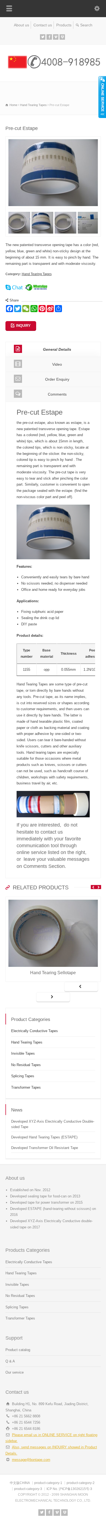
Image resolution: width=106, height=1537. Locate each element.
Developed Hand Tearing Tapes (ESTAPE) (44, 1137)
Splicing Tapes (22, 1076)
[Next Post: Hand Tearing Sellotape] (53, 997)
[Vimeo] (55, 37)
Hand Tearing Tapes (37, 274)
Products (63, 25)
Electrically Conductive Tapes (34, 1031)
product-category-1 (48, 1483)
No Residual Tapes (26, 1065)
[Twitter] (42, 37)
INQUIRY (23, 326)
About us (21, 25)
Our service (14, 1372)
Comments (57, 394)
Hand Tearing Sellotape (53, 972)
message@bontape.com (31, 1460)
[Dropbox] (62, 37)
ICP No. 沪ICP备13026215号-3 (69, 1489)
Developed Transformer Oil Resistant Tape (44, 1148)
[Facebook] (49, 37)
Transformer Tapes (26, 1087)
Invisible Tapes (23, 1053)
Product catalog (17, 1350)
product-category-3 (28, 1489)
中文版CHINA (20, 1483)
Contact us (42, 25)
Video (57, 364)
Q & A (10, 1361)
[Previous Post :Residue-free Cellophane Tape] (81, 987)
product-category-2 (81, 1483)
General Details (57, 349)
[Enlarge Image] (53, 139)
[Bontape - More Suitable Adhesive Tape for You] (53, 70)
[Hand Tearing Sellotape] (53, 900)
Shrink (102, 95)
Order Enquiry (57, 379)
